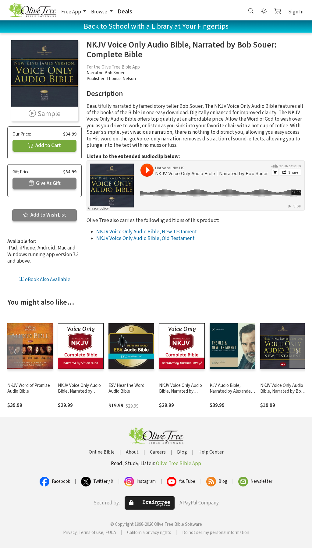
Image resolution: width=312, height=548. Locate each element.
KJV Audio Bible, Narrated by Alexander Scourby (231, 391)
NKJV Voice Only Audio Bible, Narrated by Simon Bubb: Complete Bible (79, 394)
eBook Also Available (47, 279)
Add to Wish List (48, 215)
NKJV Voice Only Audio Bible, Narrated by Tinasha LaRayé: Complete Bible (180, 394)
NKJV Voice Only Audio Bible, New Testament (146, 231)
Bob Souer (115, 73)
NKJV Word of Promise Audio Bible (28, 388)
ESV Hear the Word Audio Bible (126, 388)
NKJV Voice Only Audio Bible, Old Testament (145, 238)
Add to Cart (47, 145)
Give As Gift (48, 183)
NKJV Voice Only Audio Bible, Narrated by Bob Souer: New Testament (282, 391)
